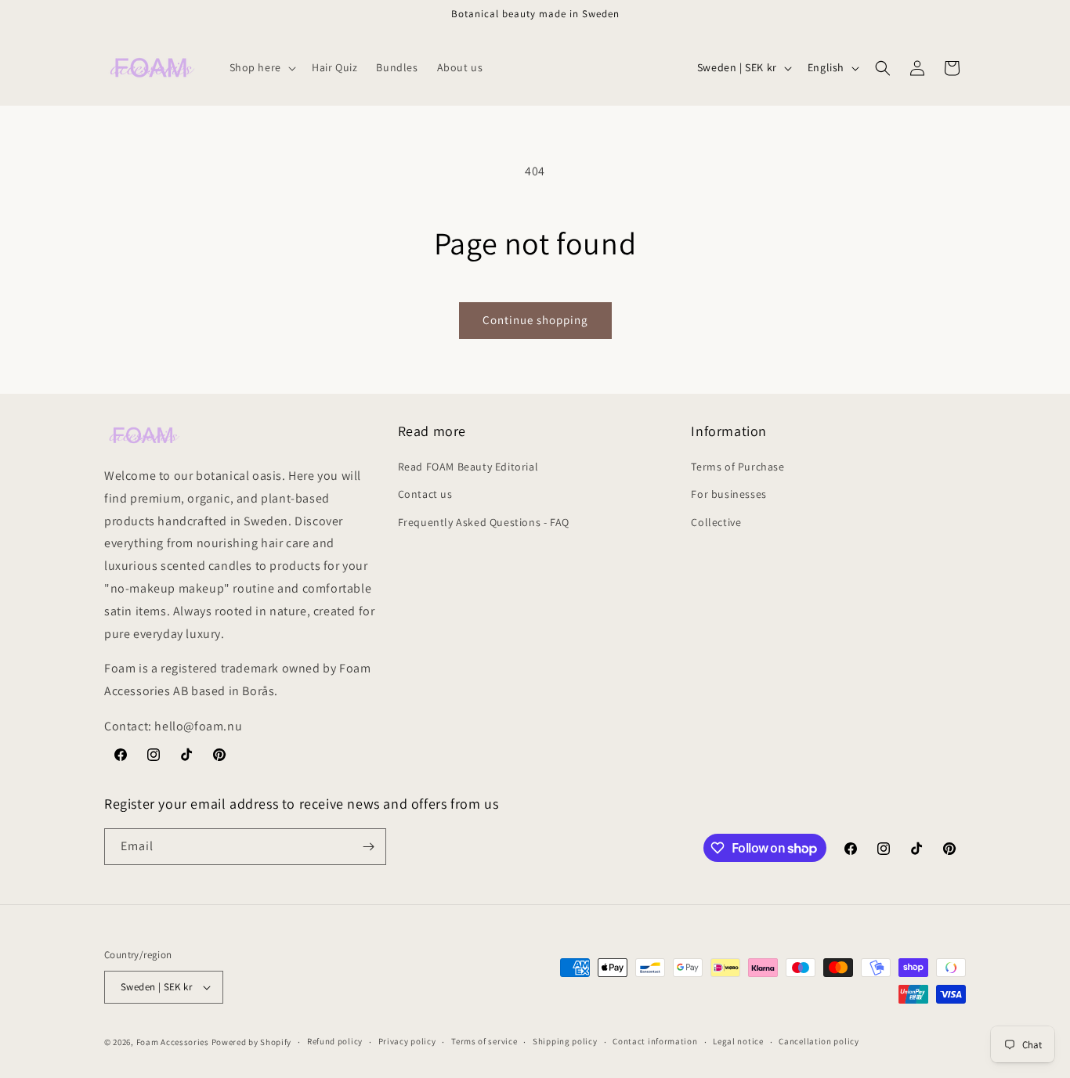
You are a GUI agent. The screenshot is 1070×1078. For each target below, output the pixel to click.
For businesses (728, 494)
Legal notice (738, 1041)
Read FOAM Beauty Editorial (468, 467)
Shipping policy (565, 1041)
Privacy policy (407, 1041)
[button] (261, 67)
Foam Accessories (172, 1042)
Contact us (425, 494)
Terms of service (484, 1041)
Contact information (655, 1041)
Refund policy (335, 1041)
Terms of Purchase (737, 467)
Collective (716, 522)
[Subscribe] (368, 846)
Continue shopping (535, 319)
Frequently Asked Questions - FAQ (483, 522)
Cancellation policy (819, 1041)
